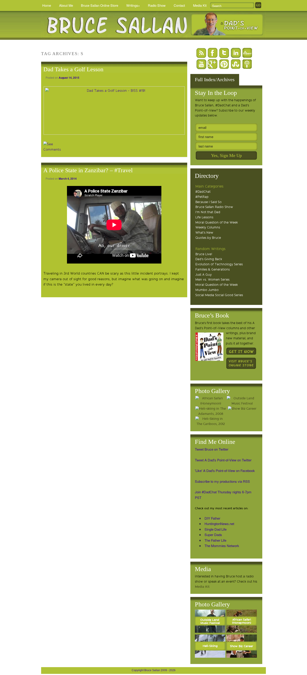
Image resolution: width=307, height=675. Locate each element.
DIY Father (212, 518)
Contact (179, 5)
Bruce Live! (203, 254)
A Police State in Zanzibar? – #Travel (88, 170)
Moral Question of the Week (216, 222)
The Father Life (215, 540)
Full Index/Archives (215, 79)
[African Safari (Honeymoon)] (210, 401)
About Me (66, 5)
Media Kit (200, 5)
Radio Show (157, 5)
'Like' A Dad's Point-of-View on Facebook (225, 470)
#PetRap (202, 197)
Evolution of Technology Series (219, 264)
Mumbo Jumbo (207, 290)
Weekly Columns (207, 227)
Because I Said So (208, 202)
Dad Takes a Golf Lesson (73, 69)
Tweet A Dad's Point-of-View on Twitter (223, 460)
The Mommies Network (222, 545)
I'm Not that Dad (207, 212)
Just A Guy (203, 275)
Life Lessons (204, 217)
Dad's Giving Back (208, 259)
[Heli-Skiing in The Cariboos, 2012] (210, 421)
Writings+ (133, 5)
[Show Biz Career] (242, 408)
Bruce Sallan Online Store (99, 5)
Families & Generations (212, 269)
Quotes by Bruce (208, 238)
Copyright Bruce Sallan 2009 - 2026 (154, 670)
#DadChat (203, 192)
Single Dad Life (216, 529)
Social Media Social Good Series (219, 295)
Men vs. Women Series (212, 280)
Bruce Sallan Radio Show (214, 207)
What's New (204, 233)
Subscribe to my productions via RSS (222, 481)
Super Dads (213, 534)
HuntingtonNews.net (219, 523)
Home (46, 5)
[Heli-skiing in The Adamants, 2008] (210, 411)
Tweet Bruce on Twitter (211, 449)
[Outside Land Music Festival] (242, 401)
